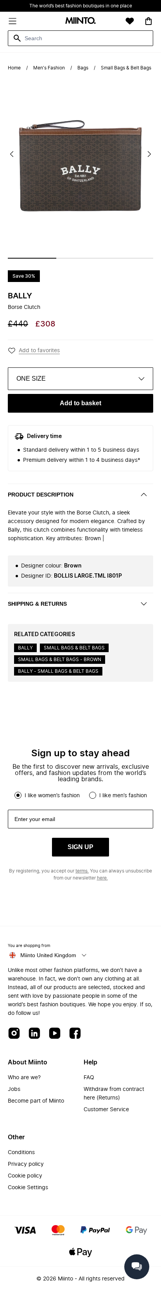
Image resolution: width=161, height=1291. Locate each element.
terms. (82, 871)
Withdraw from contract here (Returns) (114, 1094)
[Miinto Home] (80, 21)
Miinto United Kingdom (48, 955)
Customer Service (106, 1109)
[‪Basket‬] (148, 21)
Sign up (80, 847)
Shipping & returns (37, 604)
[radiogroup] (80, 795)
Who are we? (24, 1077)
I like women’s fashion (52, 795)
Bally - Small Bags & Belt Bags (58, 671)
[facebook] (75, 1034)
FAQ (89, 1077)
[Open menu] (12, 21)
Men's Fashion (49, 68)
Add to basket (80, 403)
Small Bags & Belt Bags (126, 68)
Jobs (14, 1089)
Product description (40, 494)
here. (102, 878)
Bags (82, 68)
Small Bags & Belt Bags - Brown (59, 659)
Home (14, 68)
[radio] (17, 795)
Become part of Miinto (36, 1101)
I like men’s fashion (123, 795)
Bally (20, 296)
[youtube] (54, 1034)
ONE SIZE (31, 378)
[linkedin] (34, 1034)
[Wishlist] (129, 21)
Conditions (21, 1152)
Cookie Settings (28, 1187)
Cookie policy (25, 1176)
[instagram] (14, 1034)
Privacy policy (26, 1164)
